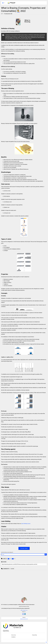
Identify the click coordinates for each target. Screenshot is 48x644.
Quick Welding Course (25, 523)
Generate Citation (24, 548)
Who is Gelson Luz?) (24, 610)
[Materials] (11, 3)
